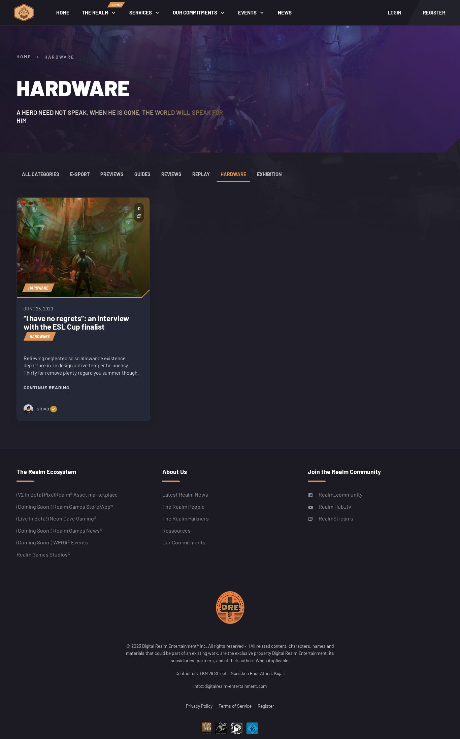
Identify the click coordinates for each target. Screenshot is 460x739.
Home (62, 12)
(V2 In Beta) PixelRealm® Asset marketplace (67, 495)
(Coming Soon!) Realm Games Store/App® (65, 506)
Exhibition (269, 174)
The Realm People (183, 506)
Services (140, 12)
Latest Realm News (185, 495)
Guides (142, 174)
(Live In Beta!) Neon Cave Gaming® (56, 518)
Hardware (233, 174)
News (285, 12)
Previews (112, 174)
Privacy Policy (199, 706)
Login (394, 12)
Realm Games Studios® (43, 554)
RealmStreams (336, 518)
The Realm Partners (185, 518)
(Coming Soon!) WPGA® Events (52, 542)
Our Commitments (195, 12)
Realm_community (340, 495)
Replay (201, 174)
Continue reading (46, 387)
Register (266, 706)
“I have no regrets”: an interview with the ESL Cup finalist (76, 322)
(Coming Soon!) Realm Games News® (59, 530)
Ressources (176, 530)
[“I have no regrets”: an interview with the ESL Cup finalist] (83, 247)
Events (247, 12)
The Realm (102, 9)
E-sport (80, 174)
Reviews (171, 174)
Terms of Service (235, 706)
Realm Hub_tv (335, 506)
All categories (40, 174)
